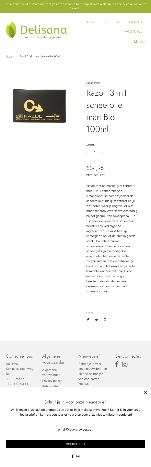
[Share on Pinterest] (105, 319)
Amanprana (93, 83)
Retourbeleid (51, 386)
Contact (134, 22)
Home (91, 22)
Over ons (111, 22)
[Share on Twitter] (96, 319)
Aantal (90, 145)
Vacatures (133, 31)
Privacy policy (52, 381)
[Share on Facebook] (89, 319)
